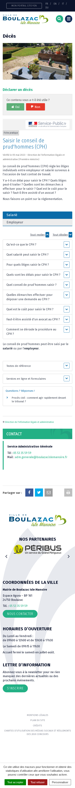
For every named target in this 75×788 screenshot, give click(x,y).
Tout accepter (15, 782)
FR (47, 3)
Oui (17, 107)
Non (37, 107)
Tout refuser (38, 782)
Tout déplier (61, 234)
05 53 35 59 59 (22, 453)
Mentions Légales (37, 715)
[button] (37, 245)
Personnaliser (60, 782)
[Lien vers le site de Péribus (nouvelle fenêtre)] (24, 549)
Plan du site (37, 720)
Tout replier (38, 234)
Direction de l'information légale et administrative (29, 422)
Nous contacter (20, 614)
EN (55, 3)
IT (63, 3)
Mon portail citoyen (24, 5)
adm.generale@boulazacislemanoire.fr (41, 457)
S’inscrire (15, 688)
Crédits (37, 725)
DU (47, 7)
